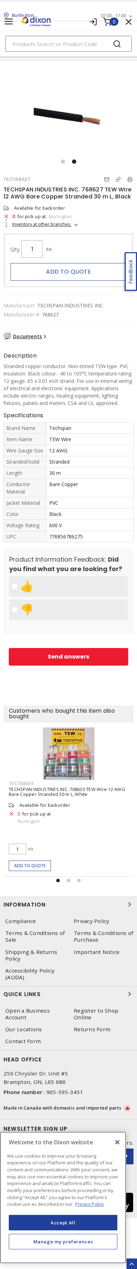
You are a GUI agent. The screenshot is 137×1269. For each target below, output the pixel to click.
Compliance (20, 921)
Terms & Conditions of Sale (35, 936)
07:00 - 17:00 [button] (113, 16)
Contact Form (23, 1041)
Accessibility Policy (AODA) (29, 974)
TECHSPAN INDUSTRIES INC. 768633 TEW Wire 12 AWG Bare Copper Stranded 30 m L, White (67, 791)
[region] (63, 1197)
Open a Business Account (27, 1014)
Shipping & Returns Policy (31, 955)
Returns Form (92, 1029)
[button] (63, 161)
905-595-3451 (64, 1091)
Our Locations (23, 1029)
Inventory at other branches (42, 224)
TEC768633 (21, 783)
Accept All (63, 1222)
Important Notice (96, 952)
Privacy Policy (92, 921)
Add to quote (68, 272)
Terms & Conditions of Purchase (103, 936)
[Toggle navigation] (9, 21)
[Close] (117, 1142)
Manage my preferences (63, 1241)
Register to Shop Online (96, 1014)
